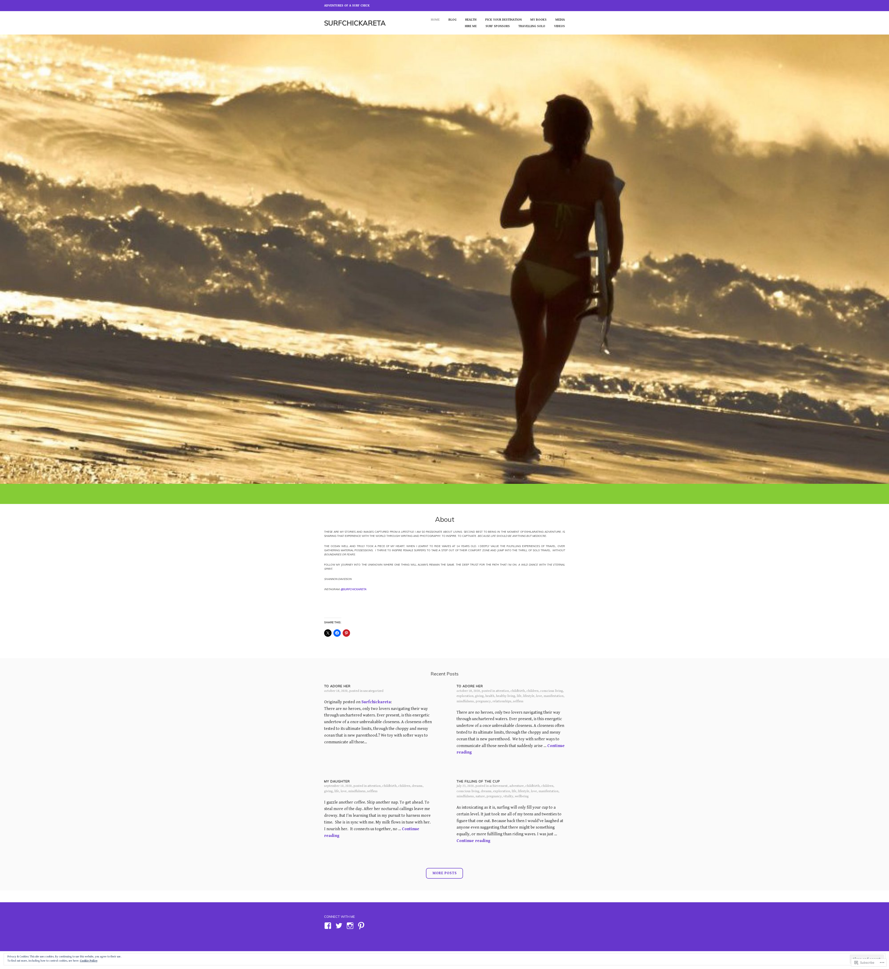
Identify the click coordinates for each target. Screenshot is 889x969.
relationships (501, 701)
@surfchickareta (353, 589)
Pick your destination (503, 20)
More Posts (444, 873)
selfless (518, 701)
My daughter (337, 781)
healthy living (505, 696)
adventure (516, 786)
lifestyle (528, 696)
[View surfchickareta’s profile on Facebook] (328, 925)
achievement (498, 786)
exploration (465, 696)
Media (560, 20)
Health (470, 20)
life (519, 696)
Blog (452, 20)
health (489, 696)
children (532, 691)
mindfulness (465, 701)
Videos (559, 26)
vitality (508, 796)
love (539, 696)
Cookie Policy (88, 960)
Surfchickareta (355, 23)
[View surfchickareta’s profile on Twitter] (339, 925)
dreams (417, 786)
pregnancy (483, 701)
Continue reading (473, 840)
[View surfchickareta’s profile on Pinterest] (361, 925)
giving (479, 696)
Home (435, 20)
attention (502, 691)
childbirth (517, 691)
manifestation (553, 696)
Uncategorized (373, 691)
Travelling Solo (531, 26)
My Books (538, 20)
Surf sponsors (497, 26)
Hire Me (471, 26)
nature (480, 796)
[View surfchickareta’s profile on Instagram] (350, 925)
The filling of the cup (478, 781)
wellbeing (522, 796)
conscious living (551, 691)
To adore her (337, 686)
